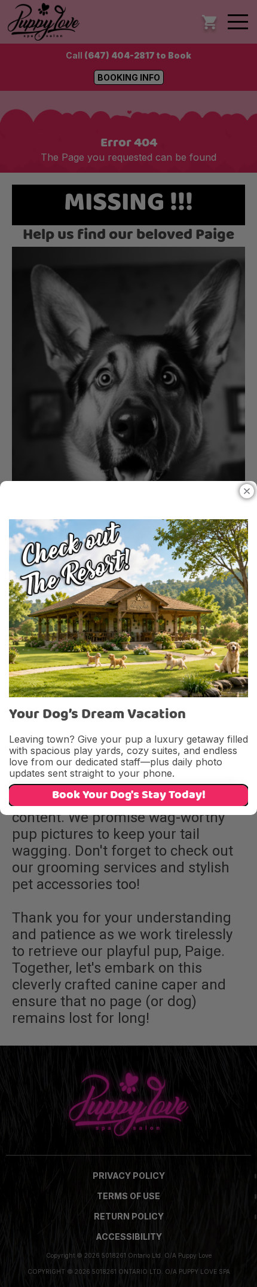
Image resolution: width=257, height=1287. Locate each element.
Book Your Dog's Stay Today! (129, 796)
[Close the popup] (247, 491)
